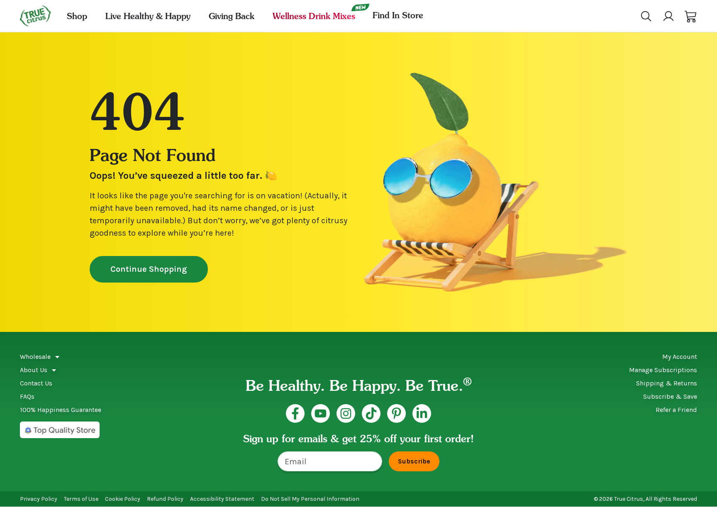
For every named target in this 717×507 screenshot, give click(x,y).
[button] (691, 16)
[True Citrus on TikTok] (371, 413)
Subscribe (414, 461)
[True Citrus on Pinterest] (396, 413)
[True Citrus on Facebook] (295, 413)
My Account (679, 357)
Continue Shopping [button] (148, 269)
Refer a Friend (676, 410)
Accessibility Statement (222, 498)
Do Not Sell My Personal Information (310, 498)
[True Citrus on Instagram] (346, 413)
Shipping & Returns (666, 383)
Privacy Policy (38, 498)
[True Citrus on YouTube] (320, 413)
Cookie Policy (122, 498)
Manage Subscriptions (663, 370)
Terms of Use (81, 498)
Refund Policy (165, 498)
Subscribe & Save (670, 396)
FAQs (27, 396)
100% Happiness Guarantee (60, 410)
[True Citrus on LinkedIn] (421, 413)
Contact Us (36, 383)
